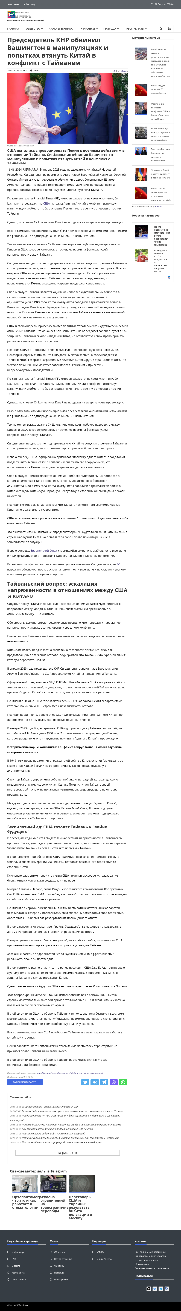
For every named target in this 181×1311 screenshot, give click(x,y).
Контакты (13, 4)
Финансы (88, 28)
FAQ (33, 4)
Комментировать (26, 1082)
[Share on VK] (94, 1082)
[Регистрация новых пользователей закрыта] (169, 28)
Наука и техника (61, 28)
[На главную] (114, 71)
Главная (13, 28)
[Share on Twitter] (85, 1082)
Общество (33, 28)
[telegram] (161, 1289)
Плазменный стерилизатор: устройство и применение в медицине (62, 1142)
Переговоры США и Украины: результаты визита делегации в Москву (80, 1207)
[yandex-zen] (149, 1289)
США (46, 203)
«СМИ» (100, 1252)
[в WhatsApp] (123, 1082)
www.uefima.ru (22, 12)
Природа (109, 28)
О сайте (25, 4)
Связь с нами (19, 1279)
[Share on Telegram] (104, 1082)
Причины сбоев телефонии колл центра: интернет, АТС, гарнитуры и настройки (70, 1138)
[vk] (155, 1289)
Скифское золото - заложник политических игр (50, 1106)
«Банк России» (104, 1258)
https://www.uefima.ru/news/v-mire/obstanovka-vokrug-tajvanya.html (70, 1072)
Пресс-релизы (134, 28)
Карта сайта (18, 1272)
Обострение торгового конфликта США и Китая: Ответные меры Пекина (160, 111)
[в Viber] (114, 1082)
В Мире (123, 71)
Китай (158, 206)
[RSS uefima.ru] (167, 1289)
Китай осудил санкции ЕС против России (159, 89)
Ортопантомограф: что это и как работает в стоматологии (29, 1202)
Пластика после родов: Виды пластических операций (53, 1133)
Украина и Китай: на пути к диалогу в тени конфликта (160, 174)
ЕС (118, 564)
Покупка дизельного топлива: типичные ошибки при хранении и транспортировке (71, 1124)
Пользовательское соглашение (152, 1268)
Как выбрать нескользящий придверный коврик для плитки (57, 1129)
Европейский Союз (44, 551)
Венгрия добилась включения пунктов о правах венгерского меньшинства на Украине (73, 1111)
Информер (18, 1252)
